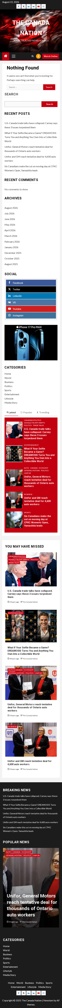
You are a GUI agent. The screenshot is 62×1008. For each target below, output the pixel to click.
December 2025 (13, 252)
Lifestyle (9, 398)
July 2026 (9, 213)
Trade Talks (38, 425)
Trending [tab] (44, 412)
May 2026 (10, 224)
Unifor (27, 473)
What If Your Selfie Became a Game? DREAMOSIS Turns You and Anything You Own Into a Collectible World (31, 137)
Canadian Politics (32, 420)
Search (11, 94)
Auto (26, 468)
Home (8, 373)
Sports (8, 390)
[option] (31, 889)
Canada (34, 468)
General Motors (32, 470)
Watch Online (50, 56)
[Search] (32, 56)
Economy (43, 468)
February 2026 (12, 241)
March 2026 (11, 235)
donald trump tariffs (34, 423)
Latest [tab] (12, 412)
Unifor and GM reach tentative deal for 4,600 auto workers (37, 501)
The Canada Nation (30, 602)
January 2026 (11, 247)
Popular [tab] (27, 412)
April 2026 (10, 230)
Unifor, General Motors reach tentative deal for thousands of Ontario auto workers (30, 707)
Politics (8, 386)
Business (9, 382)
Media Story (11, 402)
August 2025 (11, 264)
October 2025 (12, 258)
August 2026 (11, 207)
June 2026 (10, 219)
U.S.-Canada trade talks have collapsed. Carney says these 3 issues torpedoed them (37, 434)
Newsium (48, 1000)
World (8, 377)
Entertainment (12, 394)
